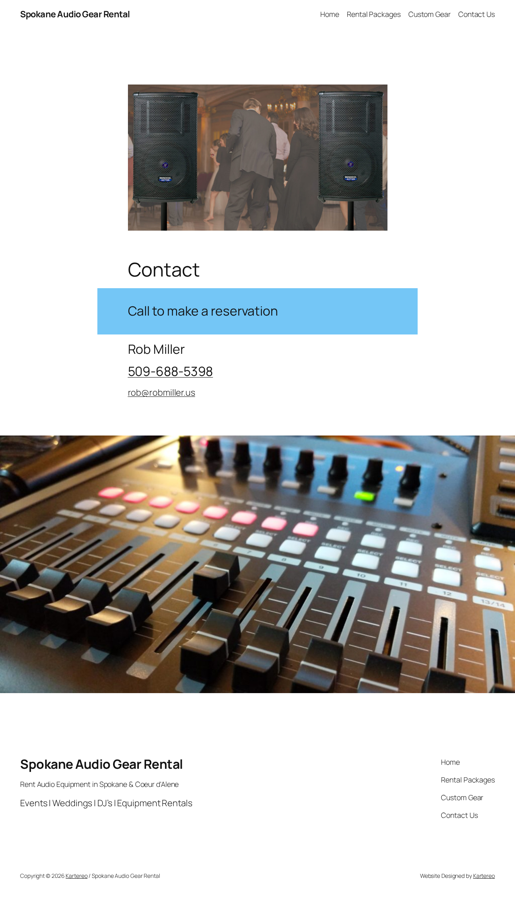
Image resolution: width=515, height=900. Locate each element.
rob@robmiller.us (161, 392)
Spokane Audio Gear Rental (75, 14)
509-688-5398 (170, 371)
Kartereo (76, 875)
